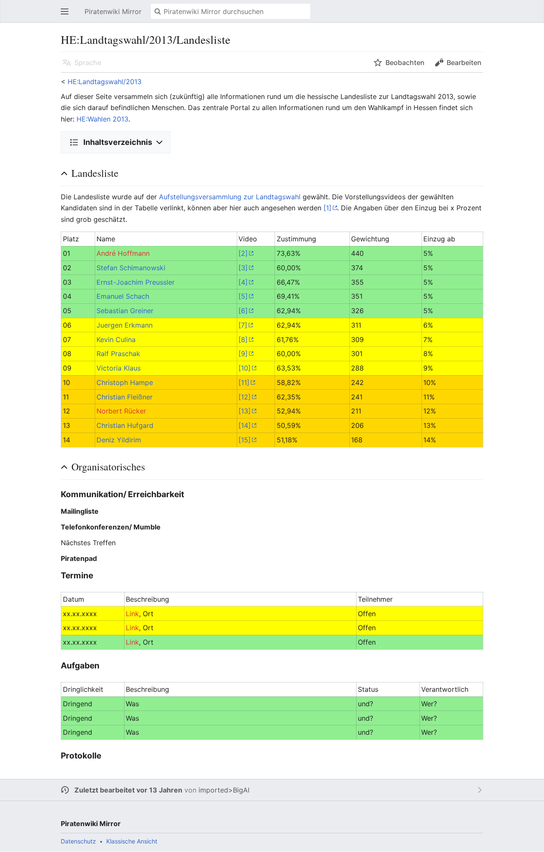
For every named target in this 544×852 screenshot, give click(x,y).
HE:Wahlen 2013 (102, 119)
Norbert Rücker (121, 411)
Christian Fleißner (124, 397)
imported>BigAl (223, 790)
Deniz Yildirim (118, 440)
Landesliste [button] (95, 173)
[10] (244, 368)
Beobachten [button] (405, 62)
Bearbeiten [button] (464, 62)
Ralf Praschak (118, 353)
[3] (243, 267)
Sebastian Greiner (124, 310)
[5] (243, 296)
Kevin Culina (116, 339)
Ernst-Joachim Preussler (135, 282)
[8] (243, 339)
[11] (243, 382)
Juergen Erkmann (124, 325)
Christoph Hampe (124, 382)
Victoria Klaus (118, 368)
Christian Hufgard (124, 425)
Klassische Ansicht (131, 841)
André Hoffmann (123, 253)
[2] (243, 253)
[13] (244, 411)
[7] (242, 325)
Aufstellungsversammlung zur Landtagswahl (229, 196)
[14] (244, 425)
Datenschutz (78, 841)
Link (132, 613)
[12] (244, 397)
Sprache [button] (87, 62)
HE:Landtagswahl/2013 (105, 81)
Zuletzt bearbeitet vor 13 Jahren (128, 790)
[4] (243, 282)
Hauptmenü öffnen (67, 15)
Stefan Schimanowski (130, 267)
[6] (243, 310)
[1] (327, 208)
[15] (244, 440)
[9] (243, 353)
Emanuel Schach (122, 296)
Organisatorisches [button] (108, 466)
